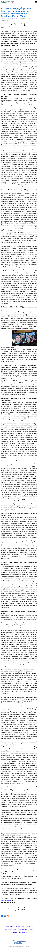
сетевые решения (10, 929)
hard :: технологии (7, 912)
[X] (5, 916)
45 (17, 19)
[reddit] (8, 916)
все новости (9, 926)
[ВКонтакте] (2, 916)
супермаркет (23, 929)
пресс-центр (23, 932)
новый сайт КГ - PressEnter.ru (19, 936)
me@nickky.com (6, 900)
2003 (13, 19)
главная (3, 19)
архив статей (20, 926)
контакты (14, 932)
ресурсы (30, 926)
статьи (9, 19)
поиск (32, 929)
